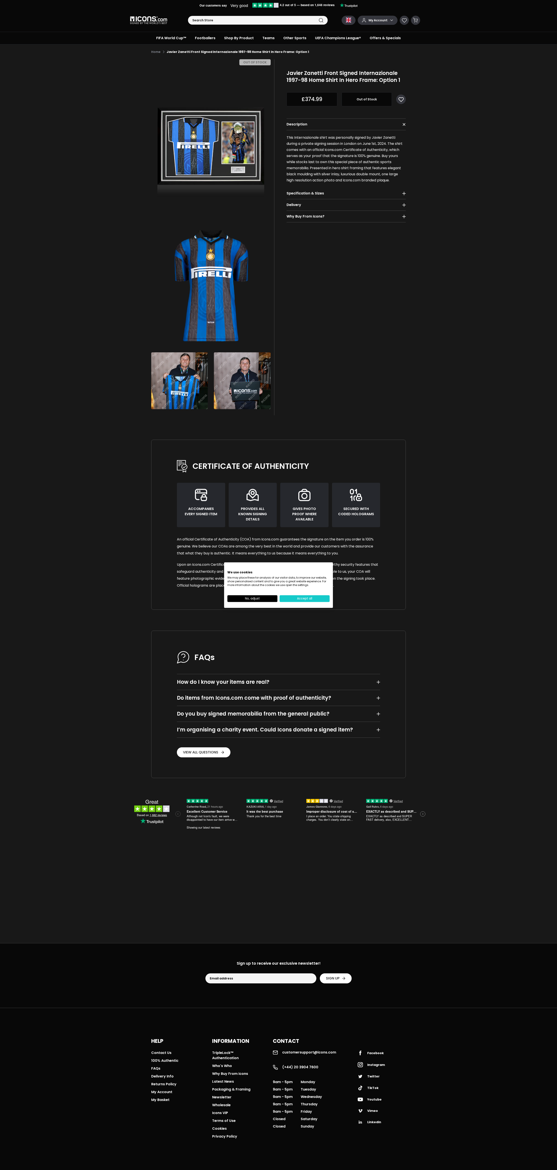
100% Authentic (164, 1060)
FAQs (155, 1068)
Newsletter (222, 1097)
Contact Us (161, 1052)
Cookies (219, 1128)
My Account (161, 1091)
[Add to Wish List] (401, 99)
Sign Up (332, 978)
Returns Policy (163, 1084)
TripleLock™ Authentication (225, 1055)
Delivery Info (162, 1076)
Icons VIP (220, 1112)
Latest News (223, 1081)
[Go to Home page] (148, 20)
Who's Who (222, 1065)
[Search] (321, 20)
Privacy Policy (224, 1136)
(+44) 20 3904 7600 (300, 1067)
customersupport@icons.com (309, 1052)
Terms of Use (224, 1120)
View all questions (200, 752)
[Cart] (415, 20)
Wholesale (221, 1105)
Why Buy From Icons (230, 1073)
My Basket (160, 1099)
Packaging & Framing (231, 1089)
